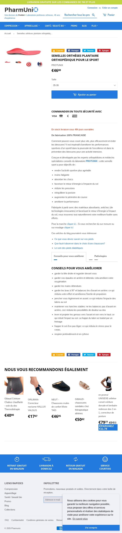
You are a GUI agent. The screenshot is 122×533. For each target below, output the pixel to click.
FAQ (7, 520)
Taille (53, 79)
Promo (74, 25)
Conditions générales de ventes (40, 520)
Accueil (7, 33)
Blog (84, 25)
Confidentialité (17, 520)
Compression (11, 25)
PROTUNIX (91, 161)
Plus (94, 25)
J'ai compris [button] (91, 527)
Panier (111, 14)
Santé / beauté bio (54, 25)
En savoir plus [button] (80, 519)
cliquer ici (71, 224)
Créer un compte (110, 8)
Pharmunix (16, 528)
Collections (9, 509)
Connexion (92, 8)
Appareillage (31, 25)
